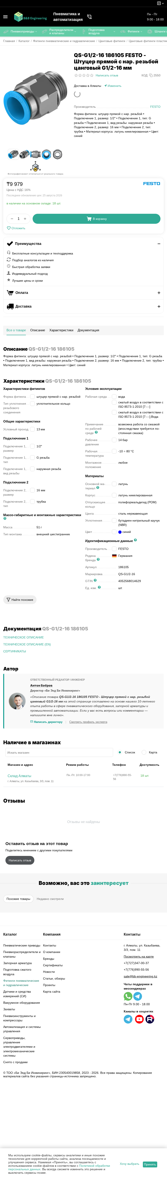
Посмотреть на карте (139, 956)
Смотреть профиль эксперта (88, 722)
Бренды (48, 958)
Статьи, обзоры (54, 978)
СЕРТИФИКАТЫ (14, 651)
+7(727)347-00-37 (136, 963)
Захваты (9, 1009)
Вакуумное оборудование (21, 1002)
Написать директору (47, 722)
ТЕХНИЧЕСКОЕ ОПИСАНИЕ (23, 637)
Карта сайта (51, 991)
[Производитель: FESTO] (151, 183)
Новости (49, 971)
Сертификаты (53, 965)
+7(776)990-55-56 (136, 969)
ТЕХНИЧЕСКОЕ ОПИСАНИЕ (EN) (27, 644)
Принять (150, 1164)
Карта (152, 752)
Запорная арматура (17, 963)
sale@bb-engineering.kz (140, 976)
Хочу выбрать (129, 1163)
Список (129, 752)
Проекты (49, 985)
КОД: (145, 75)
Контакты (49, 945)
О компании (51, 952)
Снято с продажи (15, 1062)
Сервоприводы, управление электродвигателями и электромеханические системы (19, 1046)
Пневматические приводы (21, 945)
